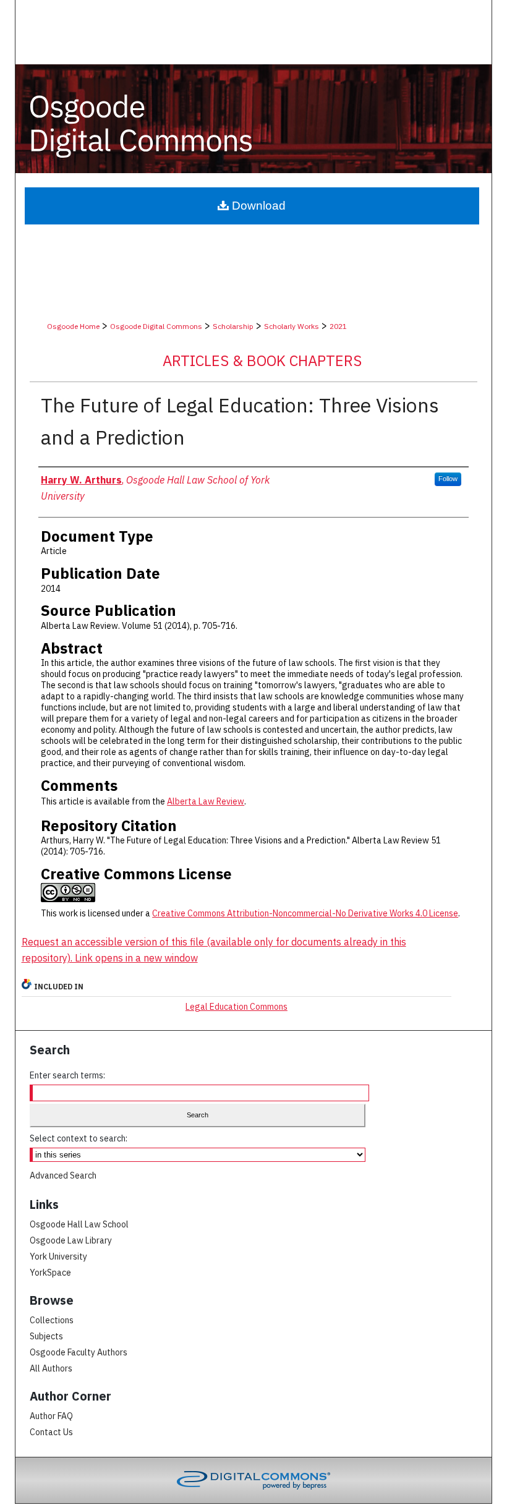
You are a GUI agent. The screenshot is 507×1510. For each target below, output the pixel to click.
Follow (448, 478)
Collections (52, 1320)
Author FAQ (51, 1416)
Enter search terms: (67, 1075)
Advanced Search (63, 1175)
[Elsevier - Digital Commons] (253, 1480)
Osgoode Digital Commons (156, 326)
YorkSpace (50, 1272)
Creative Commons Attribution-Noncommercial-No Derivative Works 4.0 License (305, 913)
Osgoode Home (73, 326)
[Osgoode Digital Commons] (253, 118)
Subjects (46, 1336)
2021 (338, 326)
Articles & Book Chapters (262, 360)
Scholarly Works (291, 326)
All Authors (51, 1368)
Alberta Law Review (205, 801)
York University (58, 1256)
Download (257, 205)
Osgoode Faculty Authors (78, 1352)
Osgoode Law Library (71, 1240)
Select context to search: (78, 1138)
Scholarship (233, 326)
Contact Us (51, 1432)
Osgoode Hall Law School (79, 1224)
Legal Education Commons (236, 1006)
